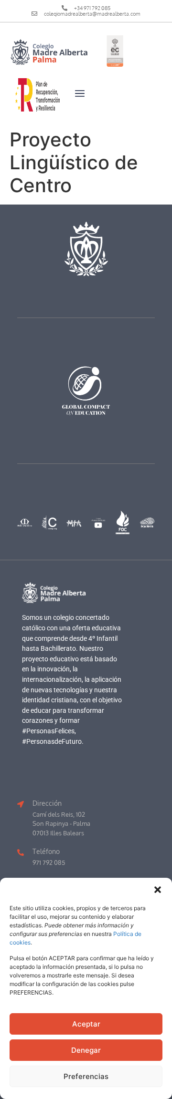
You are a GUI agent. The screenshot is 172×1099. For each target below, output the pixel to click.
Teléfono (46, 851)
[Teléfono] (20, 852)
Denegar (86, 1050)
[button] (157, 889)
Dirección (47, 803)
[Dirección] (20, 804)
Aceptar (86, 1023)
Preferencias (86, 1076)
